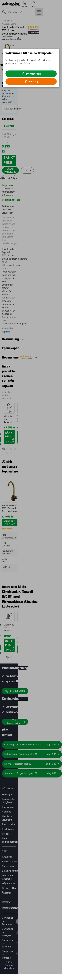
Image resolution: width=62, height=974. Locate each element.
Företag (33, 81)
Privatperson (33, 73)
